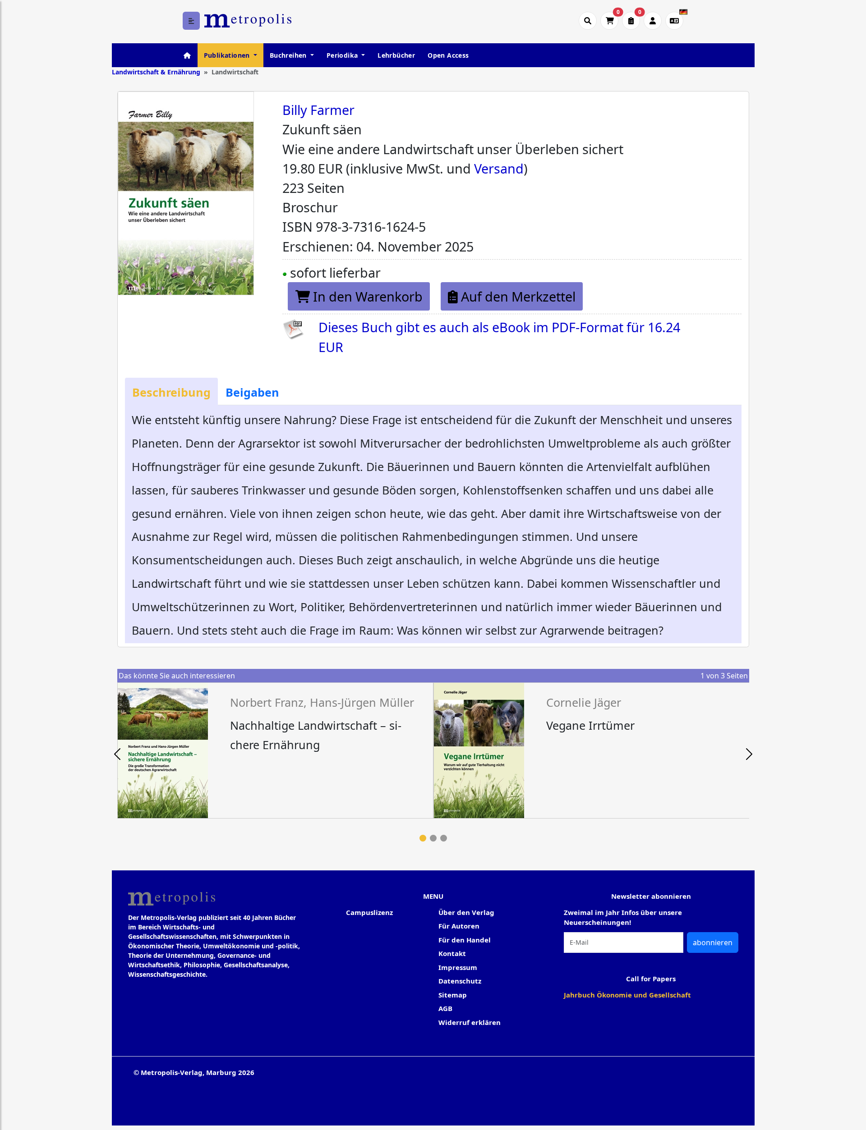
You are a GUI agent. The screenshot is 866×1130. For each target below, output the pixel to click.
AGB (445, 1008)
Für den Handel (464, 939)
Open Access (448, 55)
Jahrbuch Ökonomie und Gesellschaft (627, 994)
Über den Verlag (466, 912)
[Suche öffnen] (588, 21)
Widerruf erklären (469, 1022)
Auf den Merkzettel (517, 296)
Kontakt (452, 953)
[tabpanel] (275, 750)
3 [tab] (443, 838)
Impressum (457, 967)
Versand (499, 168)
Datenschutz (459, 980)
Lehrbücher (396, 55)
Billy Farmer (318, 110)
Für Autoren (458, 925)
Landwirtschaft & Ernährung (156, 72)
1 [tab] (422, 838)
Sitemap (452, 994)
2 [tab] (433, 838)
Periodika (343, 55)
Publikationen (228, 55)
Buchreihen (289, 55)
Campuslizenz (369, 912)
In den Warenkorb (366, 296)
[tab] (171, 391)
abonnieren (712, 942)
